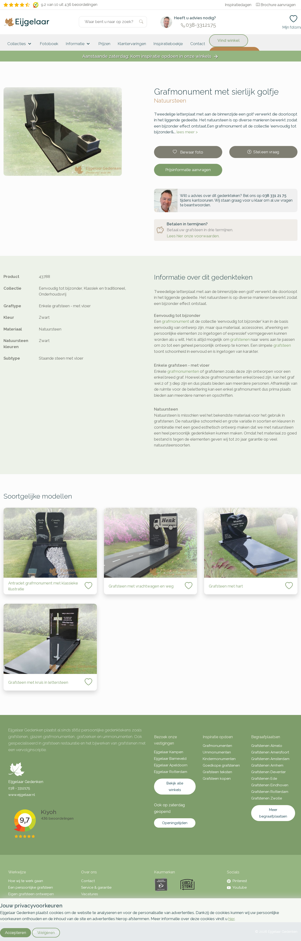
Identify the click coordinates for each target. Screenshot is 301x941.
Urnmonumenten (217, 752)
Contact (197, 43)
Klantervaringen (132, 43)
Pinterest (240, 881)
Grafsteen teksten (217, 772)
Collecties (19, 44)
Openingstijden (174, 823)
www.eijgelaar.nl (21, 795)
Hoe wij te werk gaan (25, 881)
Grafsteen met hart (226, 586)
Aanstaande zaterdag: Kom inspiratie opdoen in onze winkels (150, 56)
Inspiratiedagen (238, 5)
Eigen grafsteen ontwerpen (31, 894)
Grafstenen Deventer (268, 772)
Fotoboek (49, 43)
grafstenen (240, 339)
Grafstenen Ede (264, 778)
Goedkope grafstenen (221, 765)
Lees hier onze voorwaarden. (193, 236)
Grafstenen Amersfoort (270, 752)
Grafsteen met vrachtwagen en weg (141, 586)
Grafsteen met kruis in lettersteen (38, 682)
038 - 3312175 (19, 788)
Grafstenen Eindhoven (269, 785)
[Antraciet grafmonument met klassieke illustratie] (50, 543)
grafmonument (175, 321)
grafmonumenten (183, 371)
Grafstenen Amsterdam (270, 759)
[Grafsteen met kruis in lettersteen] (50, 639)
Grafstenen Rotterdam (269, 792)
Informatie (78, 44)
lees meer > (187, 132)
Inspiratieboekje (168, 43)
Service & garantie (96, 887)
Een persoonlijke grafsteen (30, 887)
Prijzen (104, 43)
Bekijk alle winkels (174, 786)
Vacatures (89, 894)
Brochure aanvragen (278, 5)
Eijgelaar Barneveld (170, 759)
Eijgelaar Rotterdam (170, 772)
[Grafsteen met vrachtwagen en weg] (150, 543)
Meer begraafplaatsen (273, 813)
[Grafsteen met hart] (250, 543)
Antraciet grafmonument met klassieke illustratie (43, 586)
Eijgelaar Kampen (168, 752)
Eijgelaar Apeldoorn (170, 765)
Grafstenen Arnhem (267, 765)
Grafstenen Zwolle (266, 798)
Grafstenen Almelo (266, 746)
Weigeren (46, 932)
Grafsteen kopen (217, 778)
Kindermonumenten (219, 759)
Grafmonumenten (217, 746)
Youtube (240, 887)
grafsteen (282, 345)
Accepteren (15, 932)
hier (231, 918)
